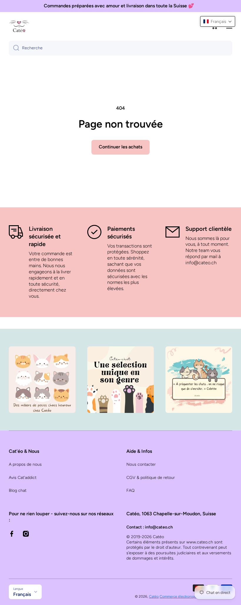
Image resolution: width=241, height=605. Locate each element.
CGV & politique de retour (150, 477)
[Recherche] (14, 48)
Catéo (154, 596)
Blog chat (17, 490)
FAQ (130, 490)
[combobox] (120, 48)
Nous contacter (141, 464)
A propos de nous (25, 464)
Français (22, 594)
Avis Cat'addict (22, 477)
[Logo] (19, 26)
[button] (217, 21)
